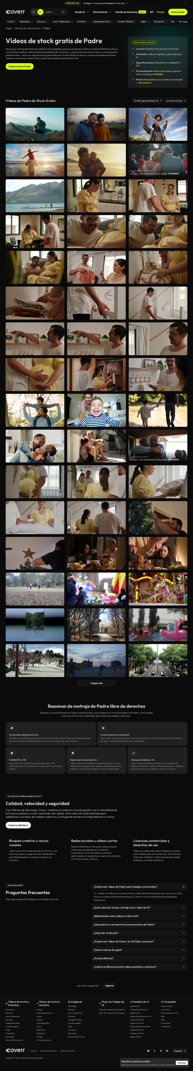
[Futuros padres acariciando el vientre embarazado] (158, 231)
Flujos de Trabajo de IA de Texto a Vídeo (113, 1010)
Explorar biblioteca (18, 825)
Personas (9, 1013)
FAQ (162, 1020)
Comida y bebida (12, 1026)
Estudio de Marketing (130, 12)
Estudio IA (80, 12)
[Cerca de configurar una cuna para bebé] (96, 303)
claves (39, 1016)
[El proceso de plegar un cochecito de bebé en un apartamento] (35, 231)
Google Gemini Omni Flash (140, 1026)
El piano (40, 1020)
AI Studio (158, 74)
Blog (162, 1016)
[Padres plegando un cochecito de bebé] (158, 195)
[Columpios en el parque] (35, 660)
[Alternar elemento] (183, 886)
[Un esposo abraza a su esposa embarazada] (35, 481)
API (151, 12)
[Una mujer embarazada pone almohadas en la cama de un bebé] (158, 481)
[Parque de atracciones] (96, 589)
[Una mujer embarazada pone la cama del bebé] (35, 517)
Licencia (33, 1051)
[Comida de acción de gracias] (158, 553)
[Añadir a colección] (60, 183)
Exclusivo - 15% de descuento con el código (154, 173)
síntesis (39, 1010)
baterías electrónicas (45, 1013)
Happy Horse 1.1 (136, 1037)
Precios (160, 12)
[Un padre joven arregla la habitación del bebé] (96, 338)
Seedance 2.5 (135, 1006)
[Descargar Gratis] (60, 208)
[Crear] (34, 12)
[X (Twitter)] (154, 1050)
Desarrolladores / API (169, 1013)
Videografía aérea (13, 1023)
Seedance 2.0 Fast (137, 1020)
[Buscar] (40, 12)
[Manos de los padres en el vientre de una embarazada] (96, 231)
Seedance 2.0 (135, 1013)
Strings (39, 1037)
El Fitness (9, 1020)
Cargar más (97, 683)
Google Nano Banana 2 (139, 1010)
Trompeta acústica (44, 1040)
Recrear (35, 209)
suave (39, 1026)
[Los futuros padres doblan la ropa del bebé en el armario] (96, 267)
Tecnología (10, 1037)
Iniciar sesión (177, 12)
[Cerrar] (186, 3)
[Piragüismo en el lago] (35, 624)
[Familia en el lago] (35, 195)
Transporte (10, 1033)
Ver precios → (145, 82)
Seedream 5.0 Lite (137, 1033)
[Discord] (167, 1050)
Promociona (165, 1023)
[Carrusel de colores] (158, 589)
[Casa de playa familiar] (158, 660)
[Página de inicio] (15, 12)
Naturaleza (10, 1010)
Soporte (109, 985)
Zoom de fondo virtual (14, 1040)
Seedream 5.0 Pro (137, 1030)
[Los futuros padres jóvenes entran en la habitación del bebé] (96, 517)
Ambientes (41, 1033)
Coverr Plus (165, 1010)
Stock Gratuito (100, 12)
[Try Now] (127, 3)
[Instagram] (148, 1050)
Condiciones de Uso (67, 1051)
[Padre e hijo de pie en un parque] (96, 624)
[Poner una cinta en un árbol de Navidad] (35, 553)
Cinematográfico (43, 1023)
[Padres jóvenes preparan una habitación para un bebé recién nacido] (158, 374)
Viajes (8, 1030)
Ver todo (183, 21)
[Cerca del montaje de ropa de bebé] (35, 303)
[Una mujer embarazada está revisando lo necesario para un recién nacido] (158, 267)
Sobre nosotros (167, 1006)
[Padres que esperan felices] (35, 267)
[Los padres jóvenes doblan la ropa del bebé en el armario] (96, 374)
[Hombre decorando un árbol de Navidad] (158, 517)
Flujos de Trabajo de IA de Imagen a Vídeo (113, 1013)
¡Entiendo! (182, 1063)
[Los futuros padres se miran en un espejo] (96, 481)
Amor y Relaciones (13, 1016)
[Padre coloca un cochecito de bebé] (96, 195)
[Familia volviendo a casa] (96, 660)
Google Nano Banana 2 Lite (140, 1016)
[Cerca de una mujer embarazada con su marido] (35, 374)
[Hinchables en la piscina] (158, 624)
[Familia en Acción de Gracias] (96, 553)
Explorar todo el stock (20, 66)
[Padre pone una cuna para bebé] (158, 303)
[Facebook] (160, 1050)
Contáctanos (166, 1026)
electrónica (41, 1030)
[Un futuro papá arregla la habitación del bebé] (35, 338)
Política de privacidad (48, 1051)
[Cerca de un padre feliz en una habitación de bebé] (158, 338)
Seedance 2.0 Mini (137, 1023)
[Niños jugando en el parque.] (35, 589)
